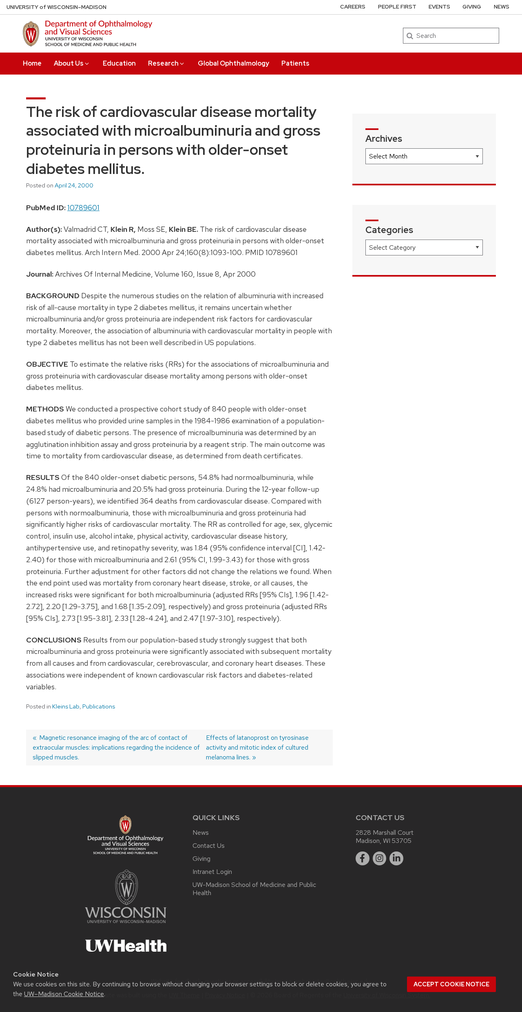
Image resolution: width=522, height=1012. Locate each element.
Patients (295, 63)
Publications (98, 706)
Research (163, 63)
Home (32, 63)
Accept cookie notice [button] (451, 984)
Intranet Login (212, 871)
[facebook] (362, 858)
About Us (69, 63)
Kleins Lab (66, 706)
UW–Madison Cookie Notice (64, 994)
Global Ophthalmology (233, 63)
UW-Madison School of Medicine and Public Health (254, 888)
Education (119, 63)
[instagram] (380, 858)
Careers (352, 6)
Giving (471, 6)
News (501, 6)
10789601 (83, 207)
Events (439, 6)
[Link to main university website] (125, 924)
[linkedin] (396, 858)
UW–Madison (56, 7)
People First (397, 6)
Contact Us (208, 845)
